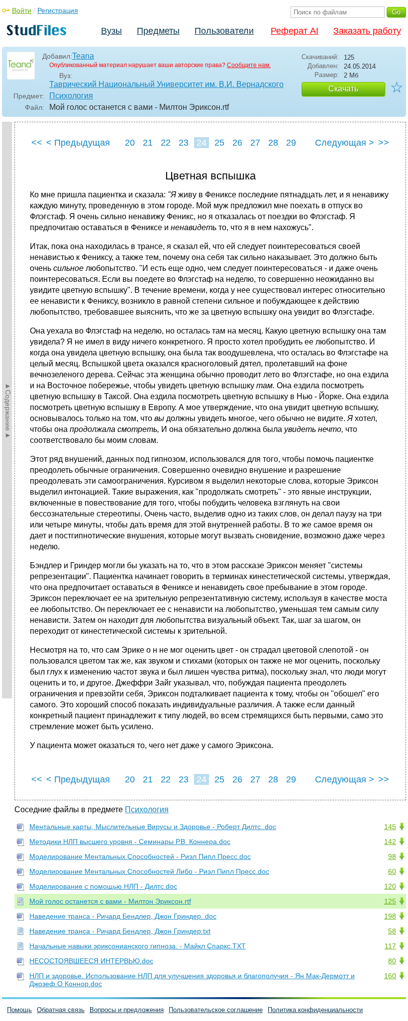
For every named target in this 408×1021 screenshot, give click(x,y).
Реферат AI (294, 31)
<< (36, 143)
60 (392, 871)
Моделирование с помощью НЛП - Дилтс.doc (103, 886)
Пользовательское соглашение (216, 1010)
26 (237, 143)
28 (273, 143)
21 (148, 143)
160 (390, 976)
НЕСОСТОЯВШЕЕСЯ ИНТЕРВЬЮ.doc (91, 961)
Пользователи (224, 31)
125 (390, 901)
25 (219, 143)
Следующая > (344, 143)
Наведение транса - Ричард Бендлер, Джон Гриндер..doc (122, 916)
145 (390, 827)
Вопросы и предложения (127, 1010)
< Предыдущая (78, 143)
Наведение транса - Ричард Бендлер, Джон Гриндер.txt (119, 931)
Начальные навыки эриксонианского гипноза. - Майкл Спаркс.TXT (137, 946)
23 (184, 143)
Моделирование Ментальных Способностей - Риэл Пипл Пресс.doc (140, 856)
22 (166, 143)
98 (392, 856)
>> (383, 143)
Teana (83, 56)
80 (392, 961)
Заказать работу (367, 31)
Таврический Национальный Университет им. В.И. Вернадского (166, 84)
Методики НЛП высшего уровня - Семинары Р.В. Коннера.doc (129, 842)
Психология (71, 95)
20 (130, 143)
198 (390, 916)
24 (201, 143)
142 (390, 842)
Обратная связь (61, 1010)
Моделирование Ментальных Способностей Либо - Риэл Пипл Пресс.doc (149, 871)
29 (291, 143)
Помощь (19, 1010)
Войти (21, 10)
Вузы (111, 31)
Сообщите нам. (249, 65)
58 (392, 931)
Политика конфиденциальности (315, 1010)
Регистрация (57, 10)
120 (390, 886)
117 (390, 946)
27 (255, 143)
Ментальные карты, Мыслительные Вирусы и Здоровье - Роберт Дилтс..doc (152, 827)
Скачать (343, 89)
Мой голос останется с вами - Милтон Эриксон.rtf (110, 901)
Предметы (158, 31)
